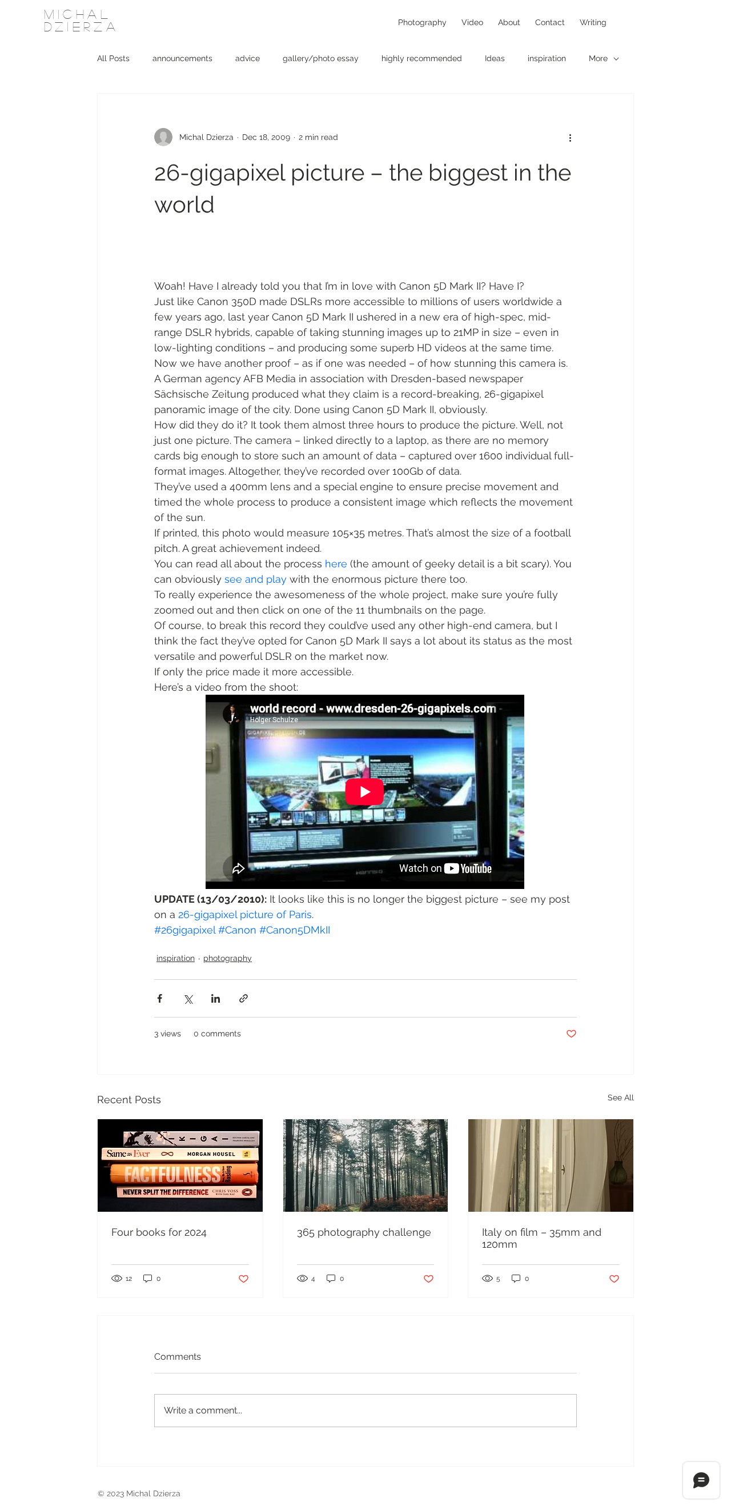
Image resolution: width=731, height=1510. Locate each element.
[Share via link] (243, 998)
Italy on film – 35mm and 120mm (541, 1238)
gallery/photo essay (321, 58)
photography (227, 958)
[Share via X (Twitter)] (187, 998)
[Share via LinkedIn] (215, 998)
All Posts (113, 58)
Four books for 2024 (159, 1232)
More (598, 58)
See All (621, 1097)
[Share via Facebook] (159, 998)
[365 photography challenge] (365, 1165)
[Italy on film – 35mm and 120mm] (550, 1165)
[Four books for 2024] (180, 1165)
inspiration (547, 58)
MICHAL (77, 13)
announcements (182, 58)
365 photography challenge (364, 1232)
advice (247, 58)
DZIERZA (81, 26)
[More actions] (570, 137)
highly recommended (421, 58)
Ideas (495, 58)
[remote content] (365, 793)
